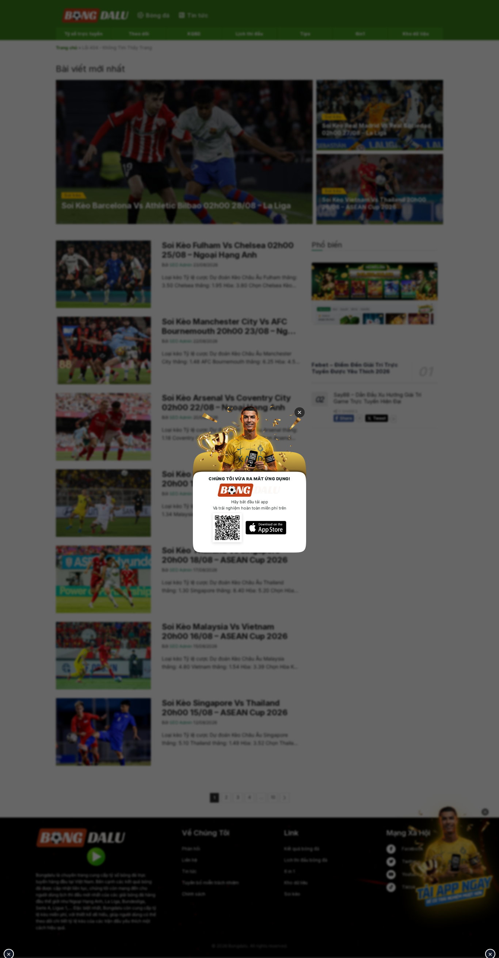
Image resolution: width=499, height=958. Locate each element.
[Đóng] (299, 412)
